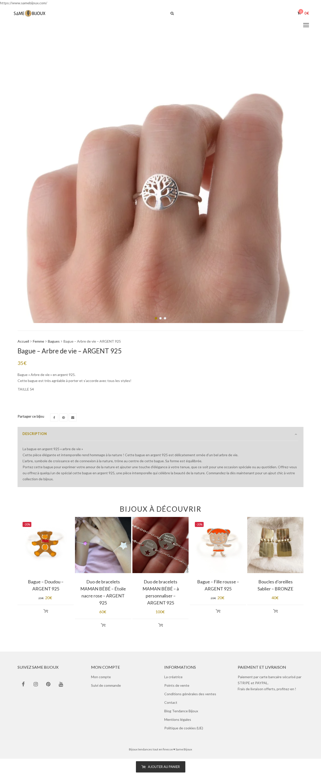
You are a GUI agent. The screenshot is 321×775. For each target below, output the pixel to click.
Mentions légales (177, 719)
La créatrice (173, 677)
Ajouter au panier (164, 767)
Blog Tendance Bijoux (181, 711)
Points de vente (176, 685)
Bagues (54, 341)
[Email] (73, 417)
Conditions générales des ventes (190, 694)
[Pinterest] (63, 417)
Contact (170, 702)
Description (35, 434)
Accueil (23, 341)
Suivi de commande (106, 685)
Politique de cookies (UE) (183, 728)
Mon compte (101, 677)
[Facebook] (54, 417)
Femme (38, 341)
